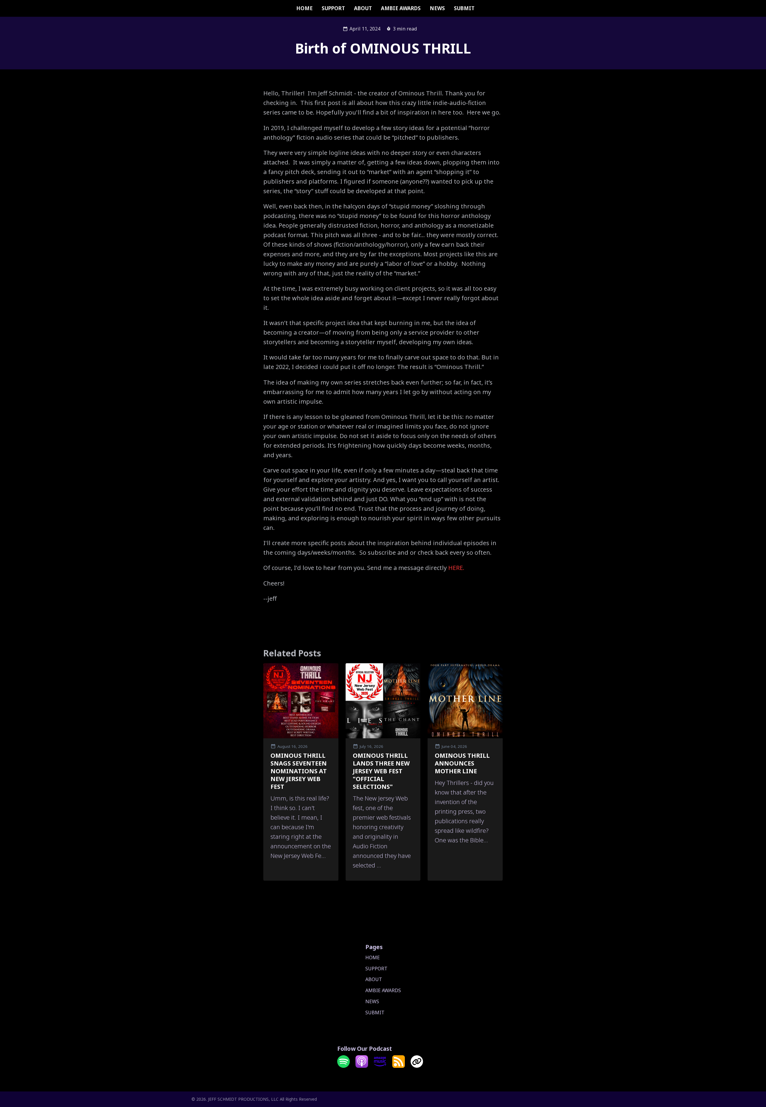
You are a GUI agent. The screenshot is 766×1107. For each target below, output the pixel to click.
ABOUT (363, 8)
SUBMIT (464, 8)
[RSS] (398, 1066)
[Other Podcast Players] (417, 1066)
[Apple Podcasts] (361, 1066)
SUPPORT (333, 8)
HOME (304, 8)
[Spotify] (343, 1066)
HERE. (456, 568)
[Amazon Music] (380, 1066)
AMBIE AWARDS (401, 8)
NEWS (437, 8)
